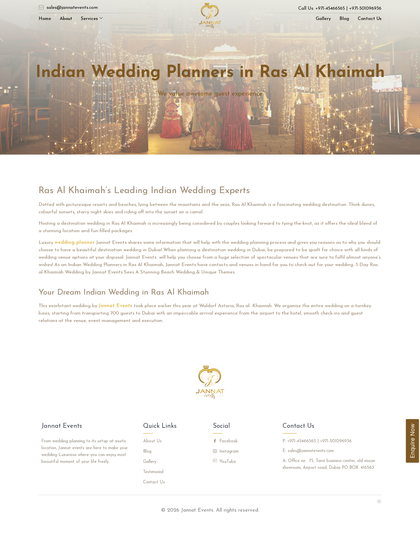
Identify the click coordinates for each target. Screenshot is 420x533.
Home (45, 19)
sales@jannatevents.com (72, 7)
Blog (344, 19)
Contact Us (369, 19)
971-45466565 (331, 8)
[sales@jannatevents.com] (41, 7)
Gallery (323, 19)
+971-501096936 (365, 8)
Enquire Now (412, 441)
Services (89, 19)
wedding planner (75, 242)
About (66, 19)
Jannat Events (115, 305)
